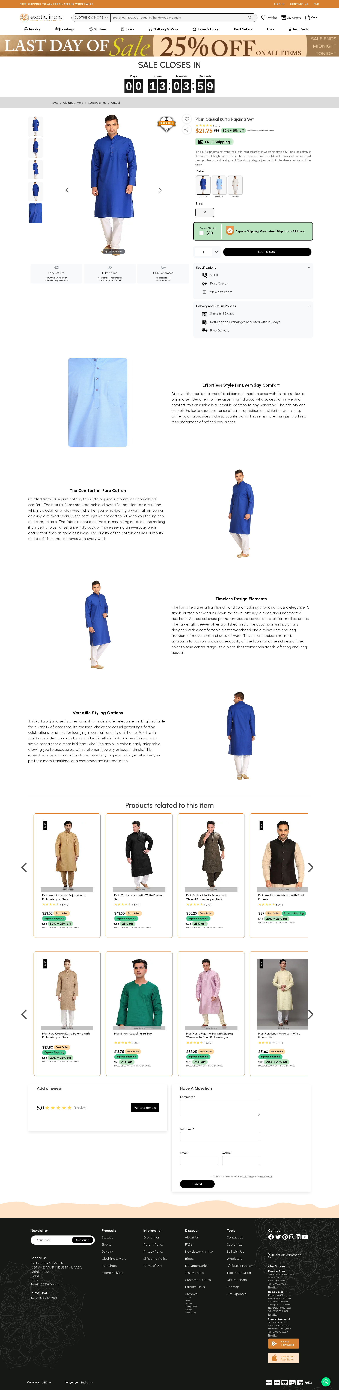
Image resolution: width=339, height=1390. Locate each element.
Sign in (279, 4)
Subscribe (82, 1240)
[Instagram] (291, 1238)
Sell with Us (235, 1251)
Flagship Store (277, 1271)
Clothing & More (73, 102)
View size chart (221, 292)
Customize (234, 1244)
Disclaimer (151, 1237)
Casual (115, 102)
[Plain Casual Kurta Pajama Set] (35, 127)
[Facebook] (271, 1238)
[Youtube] (305, 1238)
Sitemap (233, 1287)
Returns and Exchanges (227, 322)
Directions (273, 1287)
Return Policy (153, 1244)
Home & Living (112, 1273)
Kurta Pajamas (97, 102)
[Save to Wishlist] (187, 120)
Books (106, 1244)
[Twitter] (278, 1238)
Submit (197, 1184)
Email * (184, 1153)
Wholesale (234, 1258)
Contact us (299, 4)
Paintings (109, 1265)
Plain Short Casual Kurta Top (133, 1033)
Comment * (187, 1097)
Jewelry (107, 1251)
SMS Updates (236, 1294)
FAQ (316, 4)
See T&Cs (63, 280)
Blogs (189, 1258)
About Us (192, 1237)
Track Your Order (239, 1273)
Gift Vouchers (237, 1280)
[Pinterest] (285, 1238)
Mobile (226, 1153)
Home (54, 102)
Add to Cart (267, 252)
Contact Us (235, 1237)
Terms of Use (246, 1176)
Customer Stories (198, 1280)
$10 (209, 232)
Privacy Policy (265, 1176)
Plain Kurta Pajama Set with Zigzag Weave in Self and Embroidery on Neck (209, 1037)
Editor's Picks (195, 1287)
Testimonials (194, 1273)
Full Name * (187, 1129)
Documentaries (196, 1265)
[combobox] (177, 17)
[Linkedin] (298, 1238)
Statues (107, 1237)
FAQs (188, 1244)
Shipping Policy (155, 1258)
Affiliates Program (240, 1265)
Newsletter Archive (199, 1251)
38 (204, 212)
